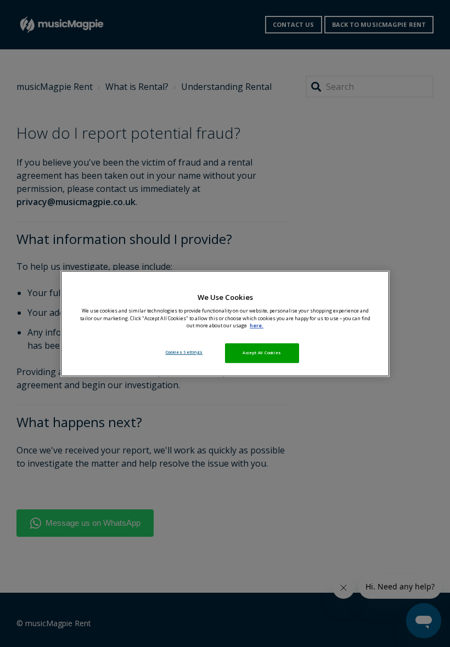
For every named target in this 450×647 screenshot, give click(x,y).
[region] (225, 323)
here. (256, 325)
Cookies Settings (184, 352)
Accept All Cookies (262, 352)
